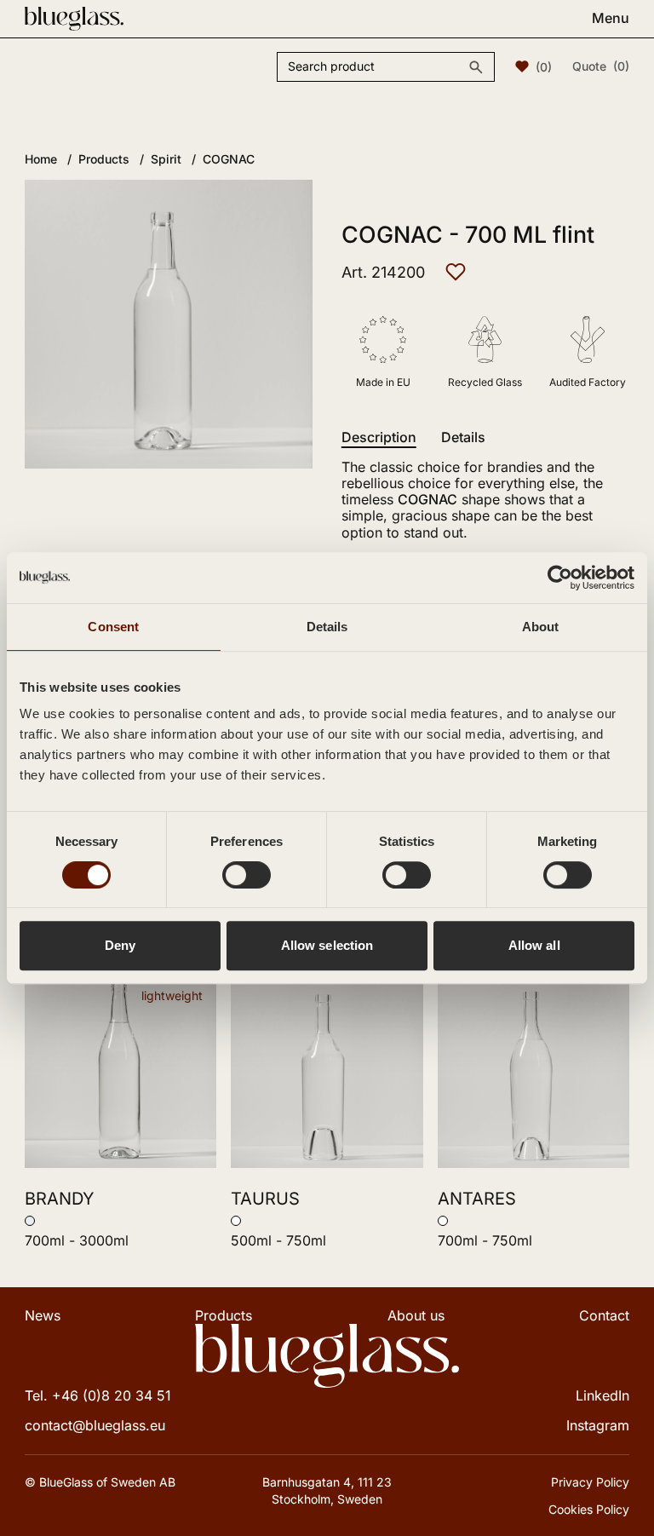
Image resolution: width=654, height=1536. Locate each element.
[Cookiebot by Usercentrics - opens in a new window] (559, 577)
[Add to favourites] (455, 272)
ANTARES (477, 1198)
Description (378, 437)
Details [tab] (327, 626)
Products (223, 1315)
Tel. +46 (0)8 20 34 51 (98, 1395)
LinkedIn (602, 1395)
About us (416, 1315)
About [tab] (540, 626)
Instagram (597, 1425)
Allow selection (327, 945)
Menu (610, 18)
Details (463, 437)
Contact (604, 1315)
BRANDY (60, 1198)
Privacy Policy (590, 1482)
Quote (600, 66)
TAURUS (265, 1198)
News (42, 1315)
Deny (120, 945)
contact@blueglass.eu (95, 1425)
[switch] (246, 875)
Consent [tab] (113, 626)
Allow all (534, 945)
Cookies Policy (588, 1509)
